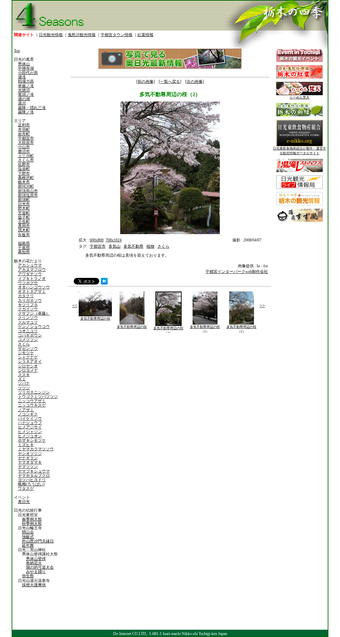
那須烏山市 (28, 191)
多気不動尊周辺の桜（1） (205, 329)
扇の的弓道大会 (40, 567)
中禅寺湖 (26, 68)
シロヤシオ (28, 366)
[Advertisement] (118, 381)
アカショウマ (30, 265)
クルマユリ (28, 322)
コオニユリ (28, 331)
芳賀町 (24, 213)
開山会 (28, 532)
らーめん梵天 (299, 97)
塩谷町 (24, 168)
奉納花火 (34, 563)
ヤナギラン (28, 458)
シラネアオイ (30, 361)
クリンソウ (28, 317)
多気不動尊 (133, 246)
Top (17, 50)
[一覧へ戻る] (170, 81)
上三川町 (26, 156)
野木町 (24, 208)
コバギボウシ (30, 335)
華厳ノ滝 (26, 86)
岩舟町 (24, 134)
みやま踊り (36, 571)
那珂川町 (26, 186)
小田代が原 (28, 72)
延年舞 (28, 545)
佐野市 (24, 164)
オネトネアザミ (32, 291)
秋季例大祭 (32, 523)
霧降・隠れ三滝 (32, 107)
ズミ (22, 379)
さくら (24, 344)
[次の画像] (194, 81)
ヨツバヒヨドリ (32, 480)
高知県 (24, 252)
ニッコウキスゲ (32, 405)
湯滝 (22, 77)
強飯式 (28, 537)
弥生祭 (28, 576)
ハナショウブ (30, 422)
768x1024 (114, 240)
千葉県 (24, 247)
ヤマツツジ (28, 466)
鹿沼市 (24, 151)
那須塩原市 (28, 195)
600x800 (97, 240)
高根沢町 (26, 177)
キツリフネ (28, 304)
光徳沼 (24, 90)
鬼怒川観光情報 (82, 34)
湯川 (22, 103)
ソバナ (24, 383)
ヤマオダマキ (30, 462)
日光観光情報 (51, 34)
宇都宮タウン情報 (116, 34)
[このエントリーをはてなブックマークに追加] (104, 283)
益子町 (24, 217)
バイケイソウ (30, 418)
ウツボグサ (28, 283)
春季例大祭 (32, 519)
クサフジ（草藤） (34, 313)
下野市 (24, 173)
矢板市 (24, 234)
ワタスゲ (26, 488)
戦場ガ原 (26, 81)
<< (74, 305)
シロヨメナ (28, 370)
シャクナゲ (28, 357)
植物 (150, 246)
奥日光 (24, 501)
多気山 (115, 246)
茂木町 (24, 230)
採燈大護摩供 (34, 585)
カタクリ (26, 295)
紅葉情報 (145, 34)
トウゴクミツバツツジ (38, 396)
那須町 (24, 199)
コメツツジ (28, 339)
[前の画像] (145, 81)
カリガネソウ (30, 300)
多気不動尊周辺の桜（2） (168, 330)
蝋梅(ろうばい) (31, 484)
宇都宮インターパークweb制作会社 (237, 271)
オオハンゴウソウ (34, 287)
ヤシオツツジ (30, 453)
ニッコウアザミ (32, 401)
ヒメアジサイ (30, 427)
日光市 (24, 204)
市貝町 (24, 129)
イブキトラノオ (32, 278)
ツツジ (24, 388)
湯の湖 (24, 98)
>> (262, 305)
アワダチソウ (30, 274)
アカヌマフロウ (32, 269)
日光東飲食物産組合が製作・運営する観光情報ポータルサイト (299, 151)
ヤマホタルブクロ (34, 475)
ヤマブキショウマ (34, 471)
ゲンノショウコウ (34, 326)
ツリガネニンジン (34, 392)
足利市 (24, 125)
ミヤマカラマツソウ (36, 449)
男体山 (24, 64)
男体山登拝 (36, 558)
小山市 (24, 147)
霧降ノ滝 (26, 112)
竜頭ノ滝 (26, 94)
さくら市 (26, 160)
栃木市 (24, 182)
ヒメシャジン (30, 431)
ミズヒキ (26, 444)
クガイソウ (28, 309)
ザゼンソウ (28, 348)
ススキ (24, 374)
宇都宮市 (26, 138)
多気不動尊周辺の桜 (95, 318)
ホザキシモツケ (32, 440)
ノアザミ (26, 410)
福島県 (24, 243)
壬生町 (24, 221)
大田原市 (26, 142)
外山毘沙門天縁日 (38, 541)
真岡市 (24, 225)
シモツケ (26, 352)
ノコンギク (28, 414)
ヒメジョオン (30, 436)
